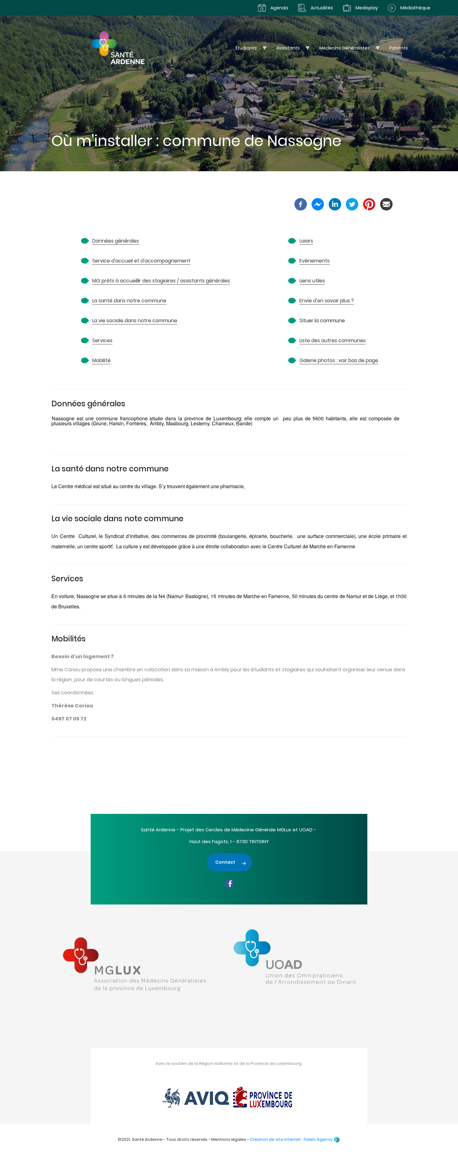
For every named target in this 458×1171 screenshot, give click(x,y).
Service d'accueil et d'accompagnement (141, 260)
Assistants (285, 49)
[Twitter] (352, 203)
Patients (398, 48)
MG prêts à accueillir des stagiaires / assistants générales (161, 280)
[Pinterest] (369, 203)
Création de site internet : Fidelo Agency (291, 1139)
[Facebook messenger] (318, 203)
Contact (225, 862)
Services (102, 340)
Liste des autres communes (332, 340)
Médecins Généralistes (341, 49)
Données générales (115, 240)
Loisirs (306, 240)
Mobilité (101, 360)
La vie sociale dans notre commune (134, 320)
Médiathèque (415, 8)
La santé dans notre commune (129, 300)
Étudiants (243, 49)
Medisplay (366, 8)
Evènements (314, 260)
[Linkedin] (335, 203)
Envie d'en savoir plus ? (326, 300)
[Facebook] (300, 203)
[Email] (386, 203)
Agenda (279, 8)
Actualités (322, 8)
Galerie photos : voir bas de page (338, 360)
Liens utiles (312, 280)
